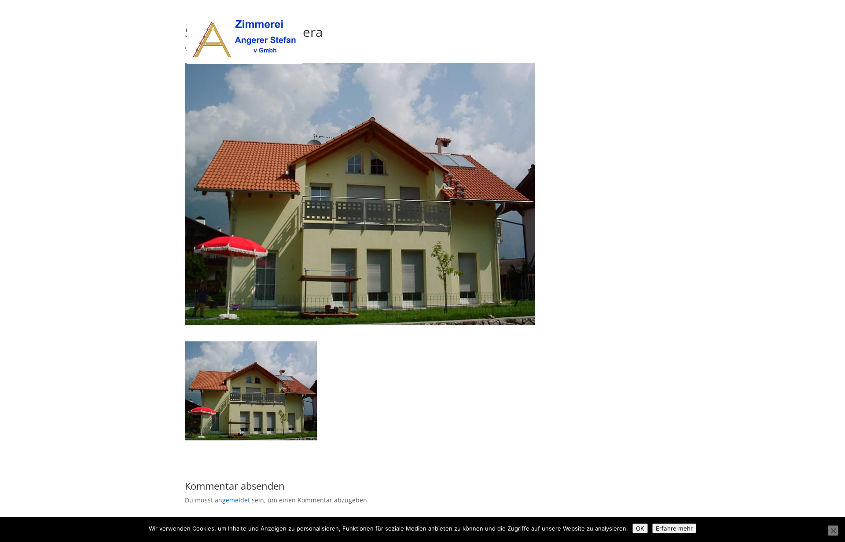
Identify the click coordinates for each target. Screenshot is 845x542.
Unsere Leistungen (596, 18)
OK (640, 528)
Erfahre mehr (674, 528)
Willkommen (499, 18)
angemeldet (232, 500)
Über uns (543, 18)
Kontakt (648, 18)
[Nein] (833, 530)
